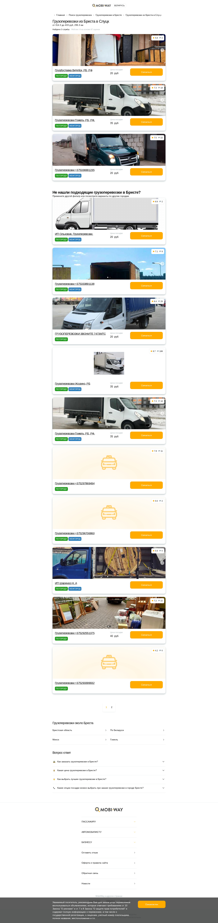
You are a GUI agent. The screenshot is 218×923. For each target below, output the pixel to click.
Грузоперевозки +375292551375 (74, 633)
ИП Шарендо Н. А (66, 583)
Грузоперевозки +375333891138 (74, 283)
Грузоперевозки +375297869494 (74, 483)
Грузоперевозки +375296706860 (74, 533)
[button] (107, 63)
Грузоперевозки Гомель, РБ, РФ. (75, 120)
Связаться (146, 72)
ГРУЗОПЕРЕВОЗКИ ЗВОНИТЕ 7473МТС (80, 333)
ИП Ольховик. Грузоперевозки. (74, 234)
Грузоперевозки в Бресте (109, 15)
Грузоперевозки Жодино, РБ (72, 383)
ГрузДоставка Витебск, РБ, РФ (73, 70)
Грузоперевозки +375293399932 (74, 683)
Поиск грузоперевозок (80, 15)
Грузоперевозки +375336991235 (74, 170)
